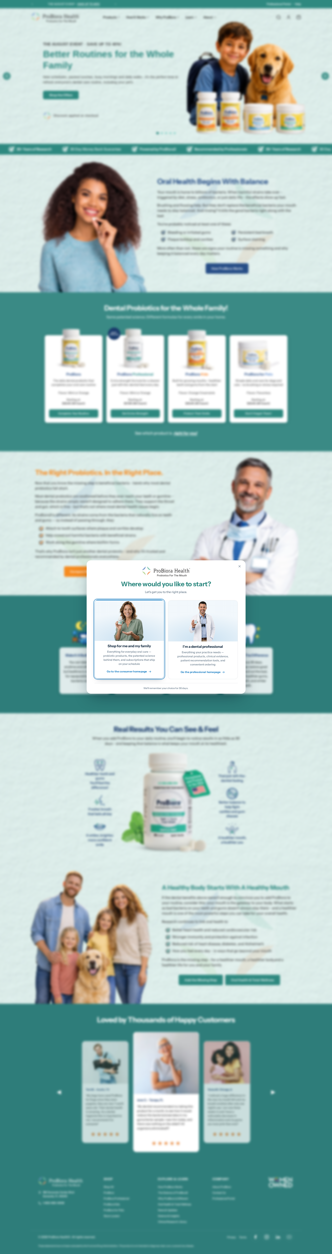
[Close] (239, 566)
